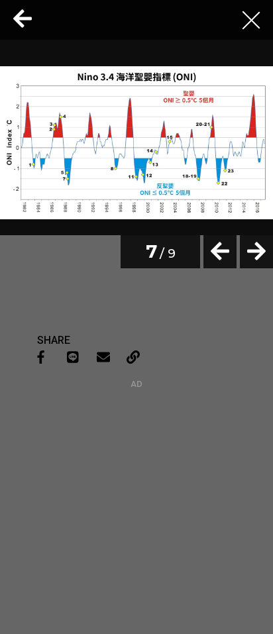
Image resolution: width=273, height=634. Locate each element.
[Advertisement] (136, 472)
